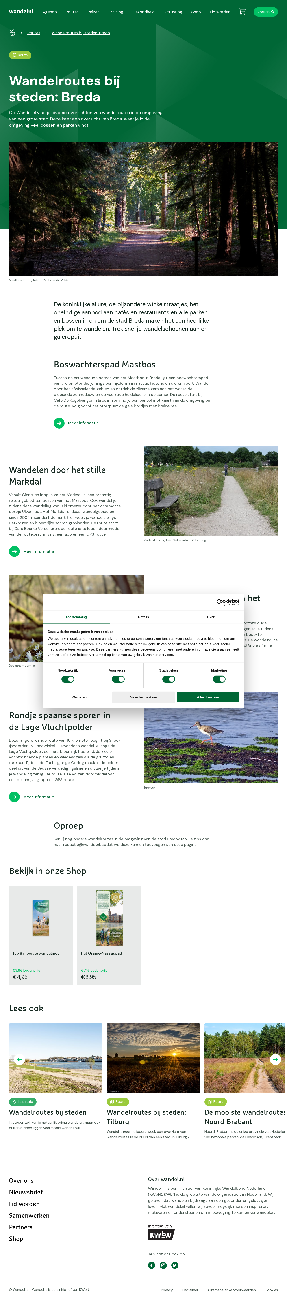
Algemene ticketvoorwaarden (231, 1290)
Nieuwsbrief (26, 1192)
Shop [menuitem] (196, 12)
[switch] (118, 679)
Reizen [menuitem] (94, 12)
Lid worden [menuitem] (220, 12)
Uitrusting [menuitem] (173, 12)
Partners (21, 1227)
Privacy (167, 1290)
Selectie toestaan (143, 697)
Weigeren (79, 697)
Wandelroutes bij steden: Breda (81, 33)
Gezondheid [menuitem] (143, 12)
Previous (19, 1059)
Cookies (271, 1290)
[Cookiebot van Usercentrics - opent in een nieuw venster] (219, 602)
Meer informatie (83, 423)
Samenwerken (29, 1216)
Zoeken (264, 11)
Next (275, 1059)
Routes (33, 33)
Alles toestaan (208, 697)
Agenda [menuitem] (49, 12)
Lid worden (24, 1204)
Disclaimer (190, 1290)
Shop (16, 1239)
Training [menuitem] (116, 12)
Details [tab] (143, 617)
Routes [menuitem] (72, 12)
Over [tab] (211, 617)
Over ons (21, 1181)
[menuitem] (21, 11)
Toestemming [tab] (76, 617)
